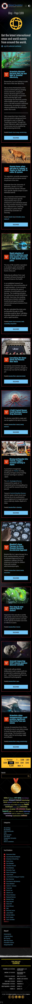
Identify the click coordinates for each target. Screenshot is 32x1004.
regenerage (26, 811)
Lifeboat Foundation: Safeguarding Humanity (11, 5)
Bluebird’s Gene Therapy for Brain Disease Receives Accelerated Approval (18, 547)
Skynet (6, 840)
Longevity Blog (8, 936)
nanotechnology (23, 132)
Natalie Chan (10, 899)
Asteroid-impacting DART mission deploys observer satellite (18, 663)
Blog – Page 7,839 (16, 13)
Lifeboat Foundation (12, 994)
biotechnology (26, 800)
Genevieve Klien (12, 376)
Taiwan (16, 471)
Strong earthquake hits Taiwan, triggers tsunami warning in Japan (19, 461)
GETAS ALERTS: (20, 973)
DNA (5, 833)
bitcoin (5, 802)
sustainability (7, 324)
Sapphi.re (28, 994)
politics (17, 811)
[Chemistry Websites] (16, 786)
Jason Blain (9, 913)
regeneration (7, 813)
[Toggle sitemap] (26, 6)
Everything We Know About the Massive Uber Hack (18, 359)
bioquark (12, 800)
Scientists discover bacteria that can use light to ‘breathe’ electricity (18, 74)
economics (18, 322)
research (13, 813)
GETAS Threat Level (16, 963)
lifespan (28, 809)
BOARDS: (19, 979)
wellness (24, 816)
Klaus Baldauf (10, 883)
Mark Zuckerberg (9, 841)
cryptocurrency (22, 802)
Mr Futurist (7, 938)
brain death (14, 802)
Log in (5, 46)
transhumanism (17, 816)
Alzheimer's (11, 798)
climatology (19, 507)
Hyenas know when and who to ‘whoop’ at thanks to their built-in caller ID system (19, 169)
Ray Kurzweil (7, 835)
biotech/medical (20, 425)
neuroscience (7, 573)
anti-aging (17, 798)
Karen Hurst (9, 874)
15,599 (11, 765)
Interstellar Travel (5, 809)
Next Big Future (8, 940)
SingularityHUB (8, 944)
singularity (19, 813)
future (15, 805)
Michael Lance (10, 910)
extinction (12, 804)
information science (20, 217)
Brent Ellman (10, 906)
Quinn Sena (9, 861)
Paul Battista (10, 868)
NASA (10, 811)
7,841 (22, 762)
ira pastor (12, 809)
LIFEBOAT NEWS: (20, 969)
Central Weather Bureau (18, 493)
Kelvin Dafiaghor (11, 872)
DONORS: (11, 979)
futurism (18, 627)
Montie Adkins (10, 915)
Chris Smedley (10, 919)
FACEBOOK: (5, 969)
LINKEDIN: (6, 973)
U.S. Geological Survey (14, 481)
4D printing (7, 829)
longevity (5, 811)
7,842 (27, 762)
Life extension (20, 809)
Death (28, 802)
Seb (7, 908)
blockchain (10, 802)
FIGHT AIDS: (7, 981)
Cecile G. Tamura (11, 886)
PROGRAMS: (19, 984)
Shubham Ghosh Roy (12, 859)
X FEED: (6, 976)
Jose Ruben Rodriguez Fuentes (15, 877)
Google (22, 804)
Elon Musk (7, 836)
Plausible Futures (9, 942)
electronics (6, 427)
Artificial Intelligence (25, 798)
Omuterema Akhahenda (13, 881)
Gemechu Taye (12, 132)
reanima (21, 811)
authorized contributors (15, 46)
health (22, 322)
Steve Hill (9, 904)
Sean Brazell (10, 901)
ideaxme (18, 807)
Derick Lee (9, 890)
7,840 (17, 762)
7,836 (22, 759)
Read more (16, 138)
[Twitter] (13, 996)
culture (26, 802)
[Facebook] (9, 996)
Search (29, 776)
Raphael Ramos (11, 897)
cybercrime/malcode (21, 376)
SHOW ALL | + (6, 922)
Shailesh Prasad (11, 865)
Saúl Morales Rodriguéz (13, 857)
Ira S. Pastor (9, 917)
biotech (18, 800)
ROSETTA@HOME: (5, 986)
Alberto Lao (9, 892)
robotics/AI (6, 219)
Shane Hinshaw (10, 895)
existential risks (7, 805)
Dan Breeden (10, 863)
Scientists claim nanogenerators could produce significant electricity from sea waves (18, 719)
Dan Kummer (10, 879)
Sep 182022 (6, 74)
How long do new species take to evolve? (16, 608)
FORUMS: (12, 989)
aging (5, 798)
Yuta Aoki (9, 888)
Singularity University (10, 838)
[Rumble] (22, 996)
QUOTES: (19, 989)
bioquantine (6, 800)
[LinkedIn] (16, 996)
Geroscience (7, 934)
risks (15, 813)
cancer (18, 802)
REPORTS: (19, 981)
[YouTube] (19, 996)
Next (19, 765)
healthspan (9, 807)
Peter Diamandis (8, 831)
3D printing (7, 828)
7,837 (27, 759)
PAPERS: (19, 986)
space (18, 681)
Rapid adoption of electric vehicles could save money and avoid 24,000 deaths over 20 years (19, 257)
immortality (23, 807)
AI (8, 798)
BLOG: (18, 976)
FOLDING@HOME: (6, 984)
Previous (9, 759)
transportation (13, 324)
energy (17, 132)
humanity (14, 807)
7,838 (5, 762)
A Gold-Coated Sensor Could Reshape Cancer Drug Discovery (18, 412)
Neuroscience (13, 811)
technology (9, 816)
